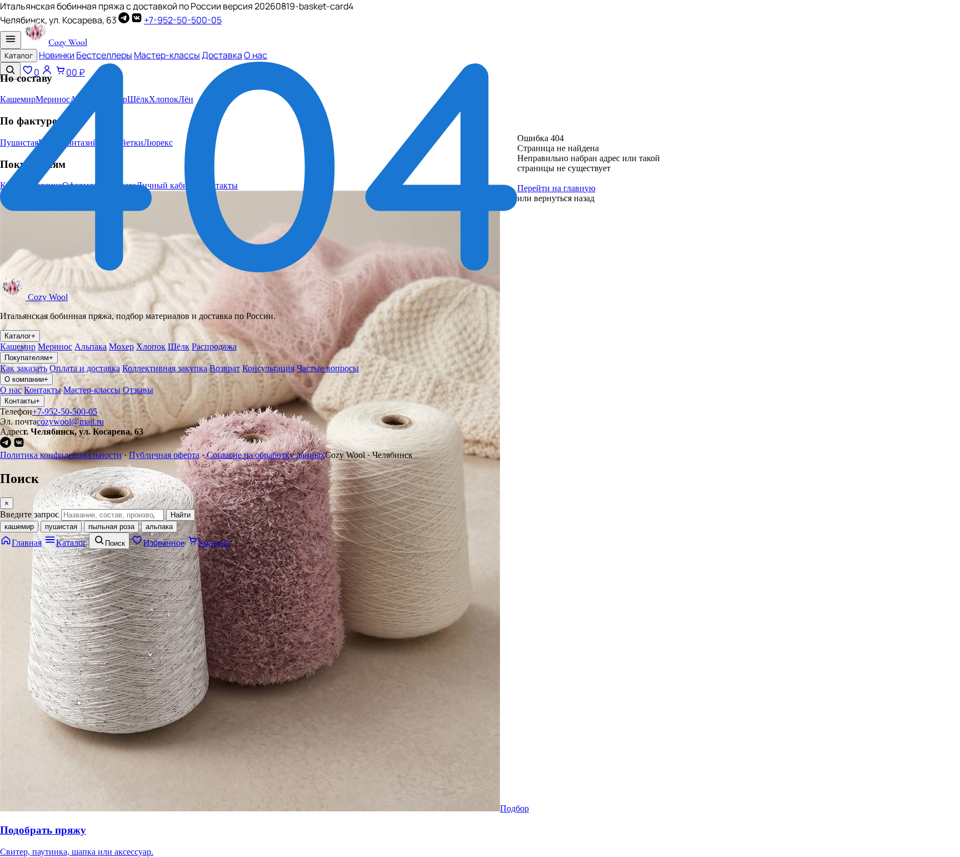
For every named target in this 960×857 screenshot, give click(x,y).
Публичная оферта (164, 455)
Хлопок (151, 346)
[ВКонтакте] (136, 20)
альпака (159, 526)
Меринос (55, 346)
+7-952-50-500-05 (183, 20)
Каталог (18, 56)
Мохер (121, 346)
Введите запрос (29, 514)
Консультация (268, 368)
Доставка (222, 55)
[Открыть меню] (10, 40)
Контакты (42, 390)
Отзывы (138, 390)
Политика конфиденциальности (61, 455)
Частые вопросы (328, 368)
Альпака (90, 346)
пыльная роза (111, 526)
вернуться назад (564, 198)
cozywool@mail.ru (70, 421)
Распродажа (214, 346)
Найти (181, 515)
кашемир (19, 526)
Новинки (56, 55)
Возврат (224, 368)
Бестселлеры (104, 55)
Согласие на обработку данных (266, 455)
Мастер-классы (167, 55)
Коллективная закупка (164, 368)
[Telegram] (123, 20)
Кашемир (18, 346)
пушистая (61, 526)
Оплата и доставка (84, 368)
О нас (255, 55)
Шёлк (178, 346)
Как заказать (23, 368)
